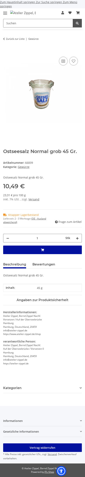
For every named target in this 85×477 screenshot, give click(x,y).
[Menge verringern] (7, 238)
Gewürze (23, 167)
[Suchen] (77, 23)
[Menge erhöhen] (77, 238)
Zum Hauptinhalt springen (18, 2)
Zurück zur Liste (15, 39)
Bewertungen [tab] (43, 264)
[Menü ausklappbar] (5, 11)
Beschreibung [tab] (14, 264)
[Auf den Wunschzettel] (73, 61)
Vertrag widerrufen (42, 448)
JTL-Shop (49, 472)
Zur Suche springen (49, 2)
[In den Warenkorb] (6, 51)
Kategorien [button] (12, 388)
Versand (33, 199)
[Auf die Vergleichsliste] (63, 61)
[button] (62, 13)
